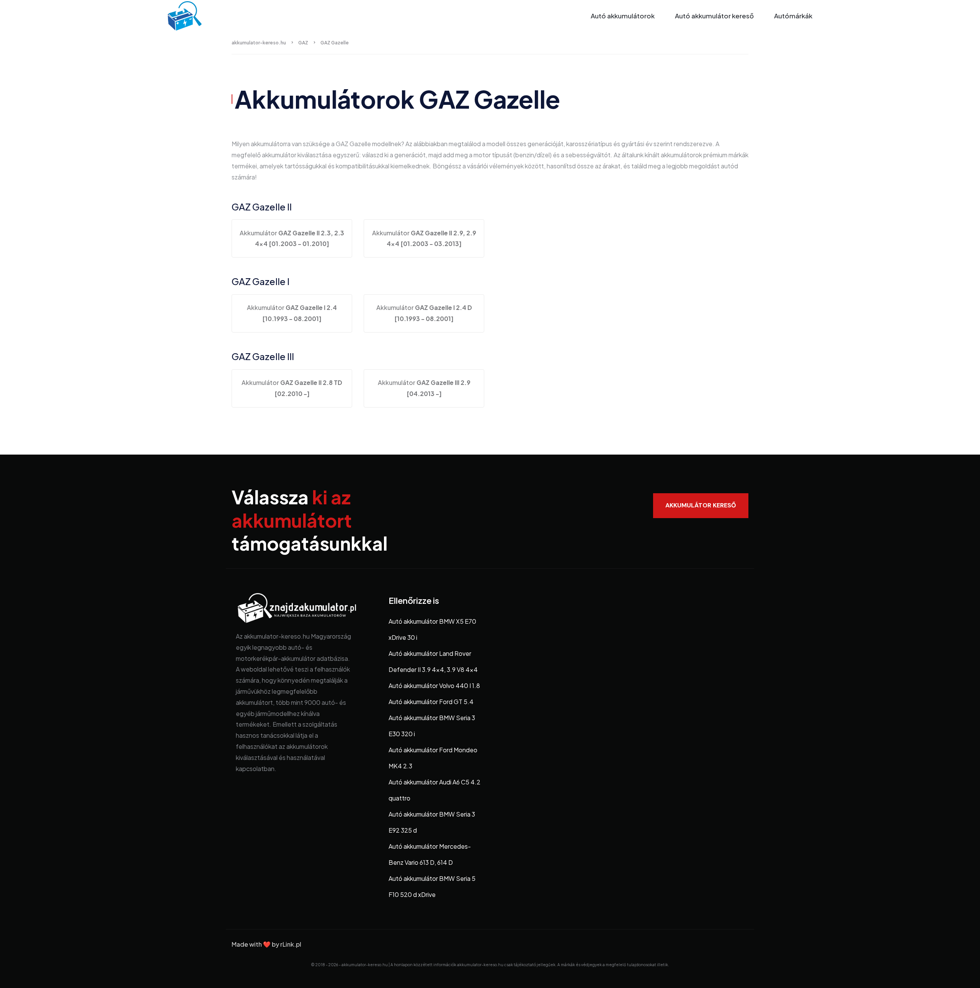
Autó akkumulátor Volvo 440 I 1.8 (434, 685)
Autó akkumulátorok (623, 15)
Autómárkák (793, 15)
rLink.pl (290, 944)
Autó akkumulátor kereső (714, 15)
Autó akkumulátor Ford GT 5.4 (431, 702)
